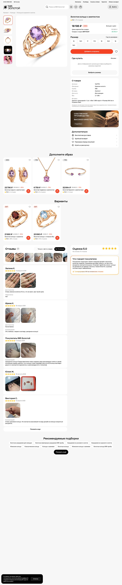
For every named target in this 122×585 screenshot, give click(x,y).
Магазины (78, 2)
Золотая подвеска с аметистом (44, 190)
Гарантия (104, 2)
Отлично (35, 579)
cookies (24, 578)
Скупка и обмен (95, 2)
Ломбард (85, 2)
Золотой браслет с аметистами (73, 190)
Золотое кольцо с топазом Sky (44, 236)
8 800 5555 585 (7, 2)
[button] (94, 80)
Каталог (6, 12)
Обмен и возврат (114, 2)
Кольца (12, 12)
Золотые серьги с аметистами (15, 190)
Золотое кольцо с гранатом (14, 236)
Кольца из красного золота (26, 12)
